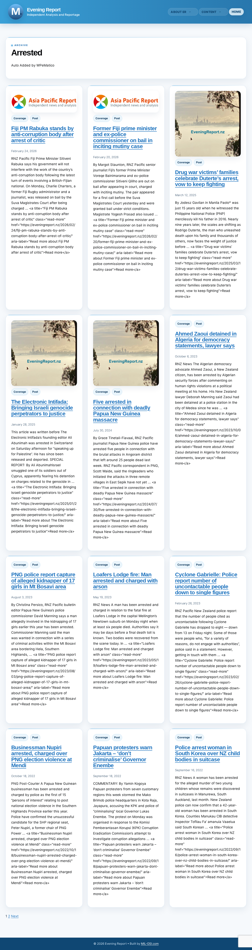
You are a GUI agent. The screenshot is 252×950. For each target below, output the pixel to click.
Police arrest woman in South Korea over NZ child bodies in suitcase (207, 753)
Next (15, 916)
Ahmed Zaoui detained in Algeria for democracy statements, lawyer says (205, 340)
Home (236, 12)
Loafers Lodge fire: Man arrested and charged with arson (125, 580)
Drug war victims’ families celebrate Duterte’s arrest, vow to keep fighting (206, 178)
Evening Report (43, 9)
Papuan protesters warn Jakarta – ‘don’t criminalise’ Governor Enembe (122, 756)
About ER (178, 12)
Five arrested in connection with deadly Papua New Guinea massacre (121, 411)
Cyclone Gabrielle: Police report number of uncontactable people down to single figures (206, 583)
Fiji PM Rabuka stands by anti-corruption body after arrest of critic (42, 134)
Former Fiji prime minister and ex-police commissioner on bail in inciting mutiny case (125, 137)
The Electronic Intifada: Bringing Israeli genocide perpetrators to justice (42, 408)
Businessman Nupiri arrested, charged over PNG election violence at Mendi (41, 756)
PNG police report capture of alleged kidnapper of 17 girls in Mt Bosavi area (43, 580)
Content (209, 12)
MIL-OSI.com (150, 943)
